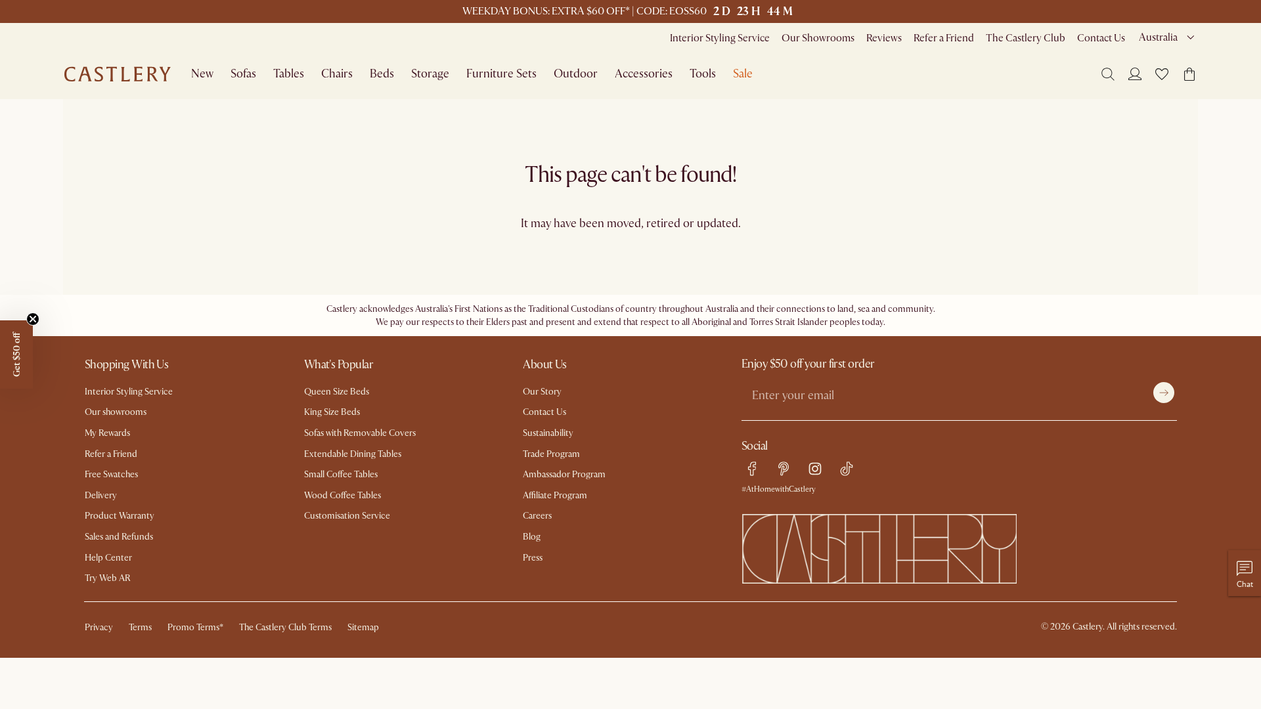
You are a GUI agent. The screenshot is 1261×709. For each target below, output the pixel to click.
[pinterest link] (783, 468)
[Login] (1135, 73)
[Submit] (1163, 392)
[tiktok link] (846, 468)
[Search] (1108, 74)
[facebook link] (752, 468)
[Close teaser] (32, 319)
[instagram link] (815, 468)
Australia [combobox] (1158, 37)
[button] (1161, 74)
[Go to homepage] (117, 74)
